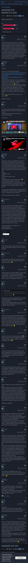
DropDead (3, 281)
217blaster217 (4, 61)
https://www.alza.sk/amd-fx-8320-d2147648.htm (15, 72)
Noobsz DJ (4, 35)
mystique (3, 102)
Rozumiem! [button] (20, 557)
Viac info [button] (9, 561)
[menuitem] (3, 2)
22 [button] (13, 15)
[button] (7, 16)
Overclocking (5, 7)
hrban (3, 265)
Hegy (3, 238)
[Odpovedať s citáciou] (25, 37)
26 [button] (21, 15)
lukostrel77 (4, 377)
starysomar (4, 479)
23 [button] (15, 15)
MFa (2, 198)
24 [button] (17, 15)
